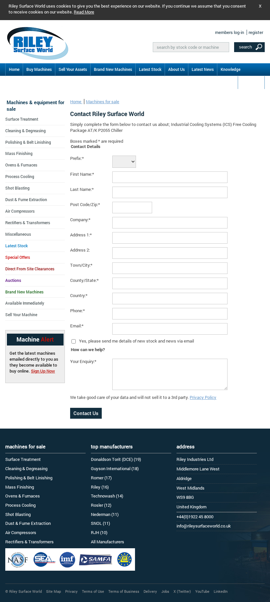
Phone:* (77, 310)
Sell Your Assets (73, 69)
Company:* (80, 219)
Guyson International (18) (115, 468)
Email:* (77, 325)
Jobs (165, 591)
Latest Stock (150, 69)
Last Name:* (82, 189)
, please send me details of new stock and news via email (140, 341)
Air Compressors (20, 211)
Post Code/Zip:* (85, 204)
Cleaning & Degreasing (25, 130)
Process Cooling (19, 176)
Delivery (150, 591)
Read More (84, 12)
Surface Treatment (21, 119)
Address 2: (80, 250)
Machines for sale (102, 101)
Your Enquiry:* (83, 361)
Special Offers (17, 257)
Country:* (79, 295)
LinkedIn (221, 591)
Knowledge (230, 69)
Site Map (53, 591)
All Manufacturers (107, 541)
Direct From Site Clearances (29, 268)
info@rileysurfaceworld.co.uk (203, 525)
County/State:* (84, 280)
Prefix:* (77, 158)
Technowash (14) (107, 495)
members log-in (229, 32)
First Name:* (82, 174)
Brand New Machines (113, 69)
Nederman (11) (105, 514)
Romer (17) (101, 477)
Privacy (71, 591)
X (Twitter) (182, 591)
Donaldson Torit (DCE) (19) (116, 459)
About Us (176, 69)
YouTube (202, 591)
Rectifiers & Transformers (27, 222)
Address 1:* (81, 234)
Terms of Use (93, 591)
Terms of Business (123, 591)
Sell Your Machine (21, 314)
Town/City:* (81, 265)
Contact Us (251, 82)
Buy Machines (39, 69)
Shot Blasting (17, 188)
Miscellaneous (18, 234)
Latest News (203, 69)
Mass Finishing (19, 153)
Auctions (13, 280)
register (256, 32)
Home (14, 69)
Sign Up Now (43, 371)
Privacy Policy (203, 397)
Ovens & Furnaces (21, 164)
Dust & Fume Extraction (26, 199)
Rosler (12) (101, 505)
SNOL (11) (100, 523)
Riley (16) (100, 487)
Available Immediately (24, 303)
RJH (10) (99, 532)
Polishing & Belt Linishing (28, 142)
